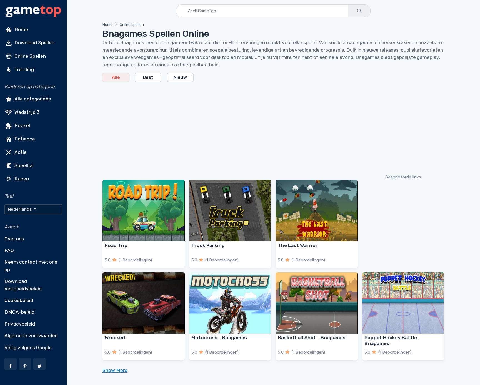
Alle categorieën (32, 99)
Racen (21, 179)
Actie (20, 152)
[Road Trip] (143, 210)
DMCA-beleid (19, 312)
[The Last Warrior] (317, 210)
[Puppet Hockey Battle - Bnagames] (403, 303)
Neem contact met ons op (30, 265)
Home (20, 29)
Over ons (14, 238)
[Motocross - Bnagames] (230, 303)
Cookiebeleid (18, 300)
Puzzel (21, 125)
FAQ (9, 250)
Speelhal (23, 165)
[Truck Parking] (230, 210)
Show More (115, 370)
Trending (23, 69)
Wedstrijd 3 (26, 112)
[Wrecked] (143, 303)
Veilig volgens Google (28, 347)
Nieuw (180, 77)
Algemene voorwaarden (31, 335)
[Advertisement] (269, 128)
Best (148, 77)
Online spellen (132, 24)
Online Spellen (29, 56)
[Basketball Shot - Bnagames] (317, 303)
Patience (24, 139)
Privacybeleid (19, 324)
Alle (116, 77)
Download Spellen (33, 43)
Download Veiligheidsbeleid (23, 284)
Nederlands (20, 209)
